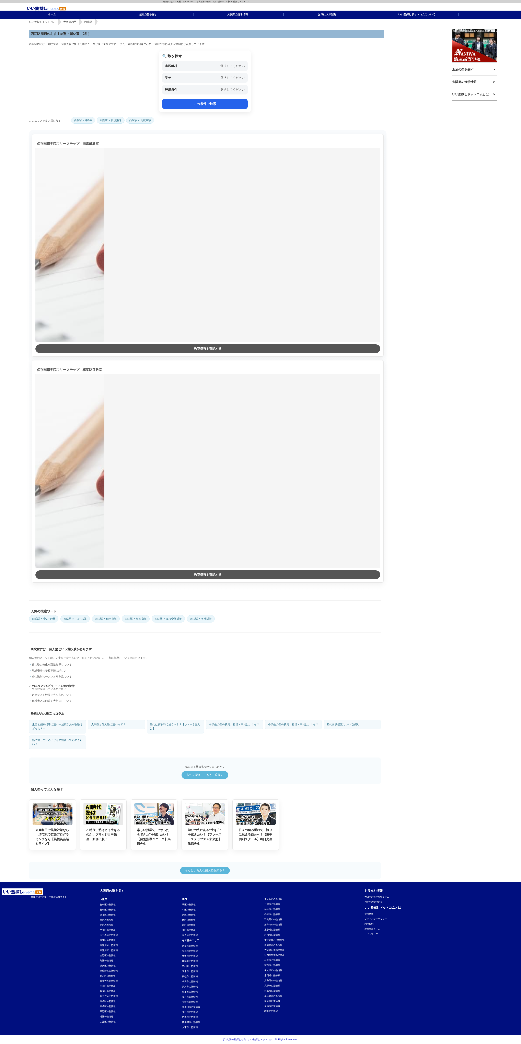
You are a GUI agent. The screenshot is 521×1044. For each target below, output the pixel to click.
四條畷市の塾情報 (191, 1022)
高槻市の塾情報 (190, 976)
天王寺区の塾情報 (109, 935)
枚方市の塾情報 (190, 997)
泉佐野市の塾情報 (273, 996)
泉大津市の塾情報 (273, 970)
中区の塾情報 (189, 909)
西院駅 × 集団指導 (136, 618)
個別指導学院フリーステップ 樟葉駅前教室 (69, 369)
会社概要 (368, 913)
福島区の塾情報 (108, 909)
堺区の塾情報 (189, 904)
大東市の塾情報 (190, 1027)
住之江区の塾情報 (109, 996)
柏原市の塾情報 (272, 909)
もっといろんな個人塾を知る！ (205, 870)
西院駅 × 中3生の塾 (75, 618)
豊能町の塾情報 (190, 966)
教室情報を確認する (208, 348)
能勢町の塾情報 (190, 961)
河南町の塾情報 (272, 934)
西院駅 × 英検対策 (201, 618)
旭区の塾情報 (106, 960)
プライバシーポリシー (375, 919)
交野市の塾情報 (190, 1002)
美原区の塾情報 (190, 935)
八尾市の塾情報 (272, 904)
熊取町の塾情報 (272, 990)
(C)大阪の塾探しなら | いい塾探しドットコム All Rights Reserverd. (260, 1039)
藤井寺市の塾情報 (273, 924)
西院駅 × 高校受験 (140, 120)
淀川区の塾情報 (108, 986)
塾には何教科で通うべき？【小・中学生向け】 (175, 726)
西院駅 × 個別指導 (110, 120)
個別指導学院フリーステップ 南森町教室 (68, 143)
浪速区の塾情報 (108, 940)
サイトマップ (371, 934)
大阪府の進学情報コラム (376, 897)
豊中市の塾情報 (190, 956)
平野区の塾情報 (108, 1011)
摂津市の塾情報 (190, 986)
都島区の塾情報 (108, 904)
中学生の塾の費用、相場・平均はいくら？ (234, 724)
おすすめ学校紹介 (373, 902)
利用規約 (368, 924)
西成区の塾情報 (108, 1001)
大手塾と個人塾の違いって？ (108, 724)
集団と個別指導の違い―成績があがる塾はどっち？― (57, 726)
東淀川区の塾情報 (109, 950)
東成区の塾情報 (108, 1006)
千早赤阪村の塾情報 (274, 940)
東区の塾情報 (189, 914)
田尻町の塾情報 (272, 1001)
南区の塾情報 (189, 925)
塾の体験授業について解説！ (344, 724)
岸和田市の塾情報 (273, 980)
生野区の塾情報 (108, 955)
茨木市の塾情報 (190, 971)
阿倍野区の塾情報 (109, 970)
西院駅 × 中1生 (83, 120)
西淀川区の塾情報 (109, 945)
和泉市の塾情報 (272, 960)
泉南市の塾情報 (272, 1006)
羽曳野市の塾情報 (273, 919)
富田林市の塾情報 (273, 945)
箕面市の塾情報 (190, 951)
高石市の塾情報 (272, 965)
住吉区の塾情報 (108, 976)
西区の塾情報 (106, 920)
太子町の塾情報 (272, 929)
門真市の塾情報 (190, 1017)
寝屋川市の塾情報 (191, 1007)
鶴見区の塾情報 (108, 991)
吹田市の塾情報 (190, 981)
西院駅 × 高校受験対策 (168, 618)
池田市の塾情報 (190, 946)
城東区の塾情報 (108, 965)
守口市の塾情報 (190, 1012)
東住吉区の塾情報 (109, 981)
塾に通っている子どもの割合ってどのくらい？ (57, 742)
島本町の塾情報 (190, 991)
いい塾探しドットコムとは (470, 94)
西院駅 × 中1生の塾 (43, 618)
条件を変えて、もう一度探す (204, 774)
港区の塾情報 (106, 1016)
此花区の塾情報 (108, 914)
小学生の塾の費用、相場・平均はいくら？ (293, 724)
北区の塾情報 (106, 925)
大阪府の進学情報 (464, 81)
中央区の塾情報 (108, 930)
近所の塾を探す (463, 69)
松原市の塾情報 (272, 914)
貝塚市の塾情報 (272, 985)
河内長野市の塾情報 (274, 955)
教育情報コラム (372, 929)
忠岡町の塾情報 (272, 975)
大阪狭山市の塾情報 (274, 950)
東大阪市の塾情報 (273, 899)
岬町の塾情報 (271, 1011)
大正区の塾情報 (108, 1021)
